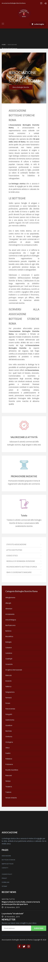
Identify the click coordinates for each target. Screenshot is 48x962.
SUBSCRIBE (38, 928)
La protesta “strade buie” (13, 913)
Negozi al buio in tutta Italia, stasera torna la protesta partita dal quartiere (21, 903)
